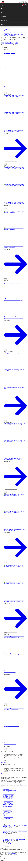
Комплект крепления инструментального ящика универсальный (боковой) (15, 743)
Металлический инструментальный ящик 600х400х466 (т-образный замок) (13, 131)
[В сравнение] (5, 93)
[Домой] (2, 2)
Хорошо (2, 860)
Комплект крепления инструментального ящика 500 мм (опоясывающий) (15, 388)
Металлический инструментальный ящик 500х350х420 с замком (13, 246)
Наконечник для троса (8, 795)
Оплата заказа (6, 807)
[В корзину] (15, 91)
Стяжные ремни (6, 802)
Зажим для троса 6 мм (8, 796)
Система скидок (6, 818)
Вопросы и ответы (7, 810)
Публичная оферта (7, 815)
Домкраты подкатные (8, 804)
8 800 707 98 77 (23, 1)
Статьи (4, 814)
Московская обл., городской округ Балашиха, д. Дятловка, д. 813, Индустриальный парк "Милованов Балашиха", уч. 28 (15, 831)
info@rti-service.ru (23, 2)
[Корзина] (26, 5)
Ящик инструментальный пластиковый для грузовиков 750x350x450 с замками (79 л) (14, 601)
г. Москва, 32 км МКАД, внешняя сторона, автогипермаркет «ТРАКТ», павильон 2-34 (12, 844)
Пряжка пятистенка (7, 798)
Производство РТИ (7, 811)
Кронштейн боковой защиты (9, 791)
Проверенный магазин (8, 817)
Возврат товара (6, 809)
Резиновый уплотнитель (8, 794)
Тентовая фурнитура (7, 803)
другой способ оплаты (12, 853)
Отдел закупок (6, 812)
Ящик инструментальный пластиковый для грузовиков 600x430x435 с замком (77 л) (14, 459)
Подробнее (4, 762)
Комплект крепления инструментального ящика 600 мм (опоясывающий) (15, 530)
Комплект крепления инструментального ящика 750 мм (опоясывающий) (15, 671)
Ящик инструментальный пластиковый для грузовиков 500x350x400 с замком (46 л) (14, 317)
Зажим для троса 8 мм (8, 797)
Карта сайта (5, 813)
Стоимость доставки (7, 806)
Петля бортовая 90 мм (8, 792)
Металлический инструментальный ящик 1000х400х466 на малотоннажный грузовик (14, 203)
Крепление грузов (7, 789)
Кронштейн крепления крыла (9, 790)
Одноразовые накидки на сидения (11, 799)
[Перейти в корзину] (15, 148)
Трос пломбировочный (8, 801)
